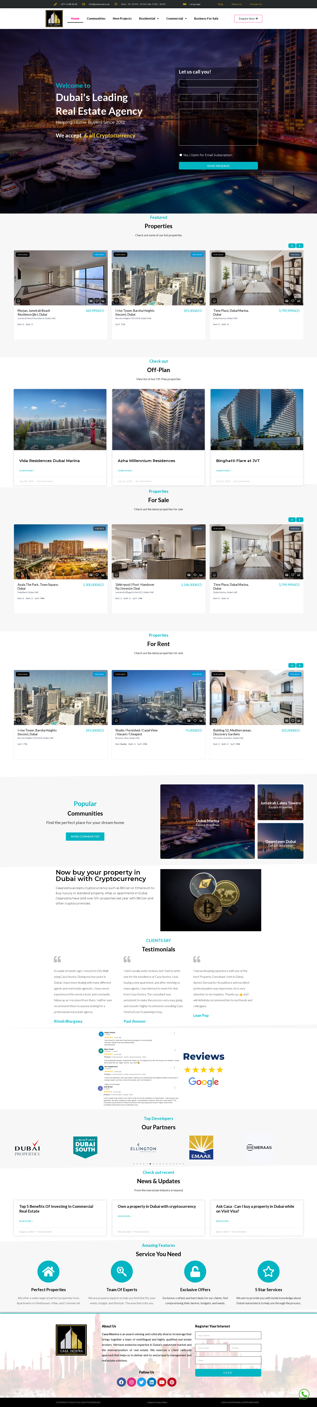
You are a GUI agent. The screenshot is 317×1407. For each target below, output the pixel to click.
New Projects (122, 18)
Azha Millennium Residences (146, 460)
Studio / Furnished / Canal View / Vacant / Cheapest (136, 312)
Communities (96, 18)
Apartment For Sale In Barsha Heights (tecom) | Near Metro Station (233, 588)
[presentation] (292, 245)
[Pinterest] (171, 1382)
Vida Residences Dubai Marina (49, 460)
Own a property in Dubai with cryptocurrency (157, 1206)
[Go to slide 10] (163, 1163)
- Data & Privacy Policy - (157, 1402)
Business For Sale (206, 18)
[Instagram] (131, 1382)
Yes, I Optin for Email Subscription (207, 155)
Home (75, 18)
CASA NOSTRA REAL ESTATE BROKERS (240, 1402)
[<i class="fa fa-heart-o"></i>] (97, 301)
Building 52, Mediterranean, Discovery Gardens (37, 732)
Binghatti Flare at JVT (238, 460)
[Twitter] (141, 1382)
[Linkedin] (151, 1382)
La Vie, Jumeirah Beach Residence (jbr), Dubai (228, 732)
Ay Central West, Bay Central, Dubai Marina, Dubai (135, 732)
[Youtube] (161, 1382)
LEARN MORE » (26, 470)
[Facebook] (121, 1382)
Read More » (26, 1221)
